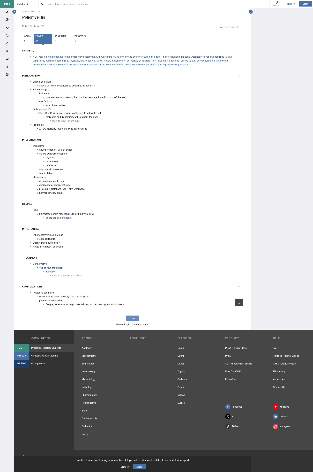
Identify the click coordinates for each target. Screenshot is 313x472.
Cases (181, 363)
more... (86, 434)
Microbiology (89, 379)
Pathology (87, 387)
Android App (279, 379)
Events (181, 402)
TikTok (235, 426)
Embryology (88, 363)
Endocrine (87, 426)
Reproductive (89, 402)
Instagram (285, 426)
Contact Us (279, 387)
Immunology (88, 371)
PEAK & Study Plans (236, 348)
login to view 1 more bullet (66, 120)
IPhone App (279, 371)
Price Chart (231, 379)
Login (305, 4)
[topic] (94, 85)
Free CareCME (233, 371)
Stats (85, 410)
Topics (181, 371)
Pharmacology (89, 395)
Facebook (237, 406)
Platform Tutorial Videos (286, 355)
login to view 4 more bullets (67, 275)
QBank (181, 355)
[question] (49, 109)
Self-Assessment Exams (238, 363)
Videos (181, 395)
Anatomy (87, 348)
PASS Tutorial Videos (284, 363)
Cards (181, 348)
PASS (228, 355)
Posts (181, 387)
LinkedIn (284, 416)
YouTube (284, 406)
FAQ (275, 348)
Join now (291, 4)
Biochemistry (89, 355)
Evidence (182, 379)
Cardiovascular (90, 418)
